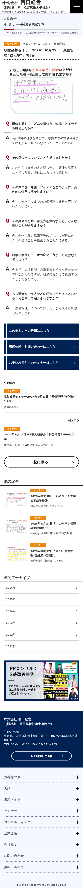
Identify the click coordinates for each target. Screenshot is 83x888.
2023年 (11, 622)
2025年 (11, 599)
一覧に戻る (39, 462)
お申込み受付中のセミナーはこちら (34, 362)
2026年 (11, 587)
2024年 (11, 611)
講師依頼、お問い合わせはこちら (32, 346)
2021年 (10, 646)
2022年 (11, 634)
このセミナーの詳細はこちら (29, 330)
